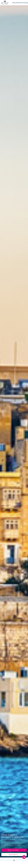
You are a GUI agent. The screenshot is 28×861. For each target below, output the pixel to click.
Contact (23, 3)
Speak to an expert (13, 850)
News (19, 3)
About (14, 3)
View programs (13, 854)
